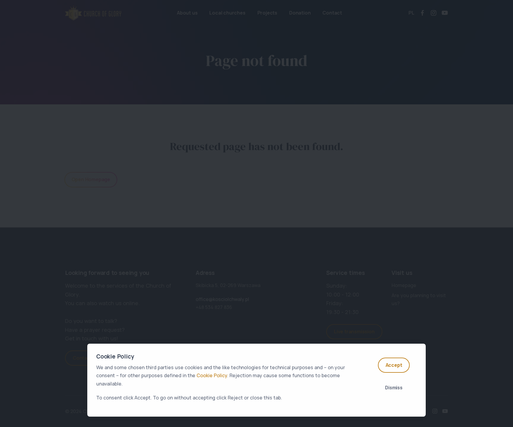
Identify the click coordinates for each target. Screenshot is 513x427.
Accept (394, 365)
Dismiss (394, 387)
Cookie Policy (212, 375)
